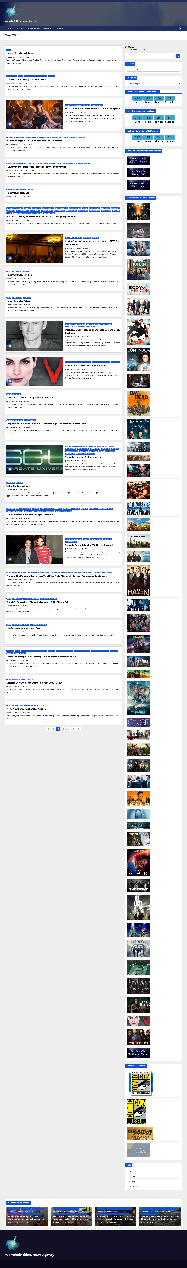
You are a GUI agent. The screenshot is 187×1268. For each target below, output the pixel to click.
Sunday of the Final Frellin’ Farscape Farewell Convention (36, 167)
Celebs (9, 50)
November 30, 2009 (15, 144)
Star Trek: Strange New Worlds (151, 1206)
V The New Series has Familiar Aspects (26, 709)
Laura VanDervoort (22, 210)
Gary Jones (65, 572)
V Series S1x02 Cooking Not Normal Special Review (27, 213)
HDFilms (85, 208)
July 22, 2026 (148, 1222)
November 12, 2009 (15, 518)
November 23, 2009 (74, 248)
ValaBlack (30, 144)
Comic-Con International (60, 1209)
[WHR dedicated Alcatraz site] (138, 230)
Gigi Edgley (84, 508)
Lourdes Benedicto (46, 210)
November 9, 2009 (15, 606)
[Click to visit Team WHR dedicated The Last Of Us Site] (138, 907)
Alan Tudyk (19, 208)
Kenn (84, 112)
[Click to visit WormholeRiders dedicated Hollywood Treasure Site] (138, 623)
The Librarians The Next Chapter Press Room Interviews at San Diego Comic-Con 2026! (115, 1219)
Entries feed (131, 1176)
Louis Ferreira (84, 451)
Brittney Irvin (36, 208)
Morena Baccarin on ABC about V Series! (86, 365)
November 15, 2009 (74, 461)
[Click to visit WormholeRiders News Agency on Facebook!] (138, 172)
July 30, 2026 (104, 1222)
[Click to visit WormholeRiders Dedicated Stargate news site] (138, 814)
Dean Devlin (118, 1206)
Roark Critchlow (95, 210)
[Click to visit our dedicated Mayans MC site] (138, 674)
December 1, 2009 (73, 112)
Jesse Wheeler (105, 208)
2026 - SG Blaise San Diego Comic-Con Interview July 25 (69, 1206)
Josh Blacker (11, 210)
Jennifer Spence (95, 448)
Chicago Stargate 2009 (31, 76)
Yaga (155, 1214)
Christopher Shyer (47, 208)
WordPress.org (132, 1187)
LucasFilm (32, 1206)
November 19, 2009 (15, 305)
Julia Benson (115, 448)
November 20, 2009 (15, 278)
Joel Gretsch (115, 208)
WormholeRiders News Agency (20, 21)
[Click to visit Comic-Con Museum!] (136, 1112)
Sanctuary (43, 76)
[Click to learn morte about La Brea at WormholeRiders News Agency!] (138, 661)
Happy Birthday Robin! (18, 301)
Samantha (28, 83)
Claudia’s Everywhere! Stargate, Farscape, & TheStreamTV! (37, 602)
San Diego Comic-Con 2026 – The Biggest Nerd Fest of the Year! (160, 1217)
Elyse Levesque (109, 446)
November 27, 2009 (15, 170)
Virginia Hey (71, 137)
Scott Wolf (116, 210)
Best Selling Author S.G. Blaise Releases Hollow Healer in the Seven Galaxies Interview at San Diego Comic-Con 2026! (71, 1220)
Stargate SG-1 (108, 539)
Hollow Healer (74, 1209)
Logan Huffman (34, 210)
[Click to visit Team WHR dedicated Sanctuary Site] (138, 765)
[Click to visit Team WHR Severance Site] (138, 781)
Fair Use (47, 28)
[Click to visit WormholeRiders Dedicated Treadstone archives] (138, 967)
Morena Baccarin (59, 210)
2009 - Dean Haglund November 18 (75, 324)
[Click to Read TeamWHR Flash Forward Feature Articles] (138, 541)
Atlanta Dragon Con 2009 (14, 420)
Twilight (168, 1211)
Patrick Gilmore (83, 210)
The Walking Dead (147, 1211)
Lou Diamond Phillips (72, 451)
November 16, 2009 (15, 401)
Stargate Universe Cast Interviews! (83, 457)
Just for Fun (21, 189)
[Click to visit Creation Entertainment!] (140, 1134)
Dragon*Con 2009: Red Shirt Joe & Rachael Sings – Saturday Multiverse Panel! (46, 423)
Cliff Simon (35, 508)
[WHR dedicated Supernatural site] (138, 825)
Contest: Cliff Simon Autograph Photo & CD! (29, 397)
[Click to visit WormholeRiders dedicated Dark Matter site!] (138, 381)
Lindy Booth (101, 1209)
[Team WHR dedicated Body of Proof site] (138, 289)
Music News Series (77, 105)
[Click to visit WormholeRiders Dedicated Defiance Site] (138, 447)
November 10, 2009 (15, 579)
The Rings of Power (172, 1209)
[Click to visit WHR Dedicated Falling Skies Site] (138, 509)
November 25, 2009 (15, 196)
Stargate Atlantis (96, 539)
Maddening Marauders (60, 1211)
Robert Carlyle (70, 453)
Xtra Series (30, 189)
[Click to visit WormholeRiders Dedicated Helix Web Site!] (138, 605)
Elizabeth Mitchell (75, 208)
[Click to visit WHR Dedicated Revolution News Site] (138, 749)
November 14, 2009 (15, 490)
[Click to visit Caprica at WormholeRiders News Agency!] (138, 307)
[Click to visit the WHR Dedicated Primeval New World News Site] (138, 735)
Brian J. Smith (81, 446)
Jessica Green (127, 1206)
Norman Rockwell (38, 1209)
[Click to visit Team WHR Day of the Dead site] (138, 403)
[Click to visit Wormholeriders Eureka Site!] (138, 490)
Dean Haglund (107, 324)
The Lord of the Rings (159, 1209)
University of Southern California (19, 1214)
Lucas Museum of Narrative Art (18, 1206)
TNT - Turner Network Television (107, 1214)
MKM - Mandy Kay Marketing (76, 1211)
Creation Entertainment (33, 137)
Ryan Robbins (50, 511)
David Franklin (67, 508)
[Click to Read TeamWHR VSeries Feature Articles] (138, 1020)
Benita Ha (27, 208)
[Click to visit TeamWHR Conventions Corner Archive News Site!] (138, 1053)
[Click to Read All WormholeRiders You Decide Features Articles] (138, 160)
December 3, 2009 (15, 57)
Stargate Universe (97, 105)
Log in (129, 1171)
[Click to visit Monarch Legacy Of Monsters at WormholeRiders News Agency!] (138, 698)
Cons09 (34, 163)
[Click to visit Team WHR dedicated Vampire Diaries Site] (138, 986)
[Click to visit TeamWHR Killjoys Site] (138, 644)
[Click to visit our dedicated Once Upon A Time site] (138, 722)
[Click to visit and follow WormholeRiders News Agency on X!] (138, 185)
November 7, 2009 (15, 660)
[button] (176, 28)
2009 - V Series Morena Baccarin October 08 (78, 362)
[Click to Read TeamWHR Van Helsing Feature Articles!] (138, 1005)
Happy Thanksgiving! (17, 193)
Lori (27, 1222)
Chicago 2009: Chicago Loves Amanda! (26, 79)
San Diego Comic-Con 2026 (25, 1211)
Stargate (51, 76)
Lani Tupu (92, 508)
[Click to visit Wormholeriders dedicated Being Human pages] (138, 269)
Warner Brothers (49, 213)
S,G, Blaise (56, 1214)
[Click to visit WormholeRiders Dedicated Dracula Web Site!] (138, 471)
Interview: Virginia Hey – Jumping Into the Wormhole (34, 140)
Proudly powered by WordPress (15, 1264)
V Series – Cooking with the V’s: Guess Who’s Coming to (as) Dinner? (41, 216)
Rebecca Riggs (40, 511)
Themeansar (41, 1264)
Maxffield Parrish (14, 1209)
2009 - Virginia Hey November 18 (16, 137)
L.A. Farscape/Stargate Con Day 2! (24, 628)
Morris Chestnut (71, 210)
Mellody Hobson (26, 1209)
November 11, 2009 (74, 549)
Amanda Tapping (12, 76)
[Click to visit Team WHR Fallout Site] (138, 525)
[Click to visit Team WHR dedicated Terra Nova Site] (138, 839)
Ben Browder (10, 163)
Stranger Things (167, 1206)
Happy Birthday (17, 271)
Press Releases (29, 679)
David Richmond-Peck (61, 208)
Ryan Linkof (12, 1211)
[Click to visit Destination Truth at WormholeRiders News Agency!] (138, 458)
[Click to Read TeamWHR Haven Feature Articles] (138, 581)
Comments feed (133, 1182)
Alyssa (27, 57)
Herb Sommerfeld (94, 208)
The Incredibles (146, 1209)
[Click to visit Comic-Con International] (140, 1083)
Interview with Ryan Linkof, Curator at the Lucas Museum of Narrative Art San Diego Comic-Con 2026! (26, 1220)
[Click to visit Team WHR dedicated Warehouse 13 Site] (138, 1037)
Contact (20, 28)
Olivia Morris (110, 1209)
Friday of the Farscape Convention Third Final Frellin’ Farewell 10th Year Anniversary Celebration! (56, 576)
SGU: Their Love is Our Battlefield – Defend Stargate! (92, 108)
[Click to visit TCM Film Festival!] (138, 1150)
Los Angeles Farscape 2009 (58, 137)
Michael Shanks (84, 163)
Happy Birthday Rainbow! (19, 53)
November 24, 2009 (15, 220)
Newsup (32, 1264)
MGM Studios (93, 451)
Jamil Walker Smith (83, 448)
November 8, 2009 (15, 632)
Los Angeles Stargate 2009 (73, 237)
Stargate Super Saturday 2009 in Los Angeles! (89, 545)
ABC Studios (10, 208)
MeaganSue (30, 170)
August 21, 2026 (16, 1222)
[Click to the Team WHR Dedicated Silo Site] (138, 798)
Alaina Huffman (70, 446)
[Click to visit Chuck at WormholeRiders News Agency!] (138, 332)
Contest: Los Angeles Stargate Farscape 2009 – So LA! (34, 682)
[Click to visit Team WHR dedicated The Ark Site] (138, 862)
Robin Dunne (27, 297)
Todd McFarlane (159, 1211)
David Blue (100, 446)
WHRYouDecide (80, 137)
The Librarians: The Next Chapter (107, 1211)
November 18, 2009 (74, 337)
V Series (9, 213)
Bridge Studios (91, 446)
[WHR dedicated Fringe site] (138, 556)
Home (9, 28)
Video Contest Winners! (18, 486)
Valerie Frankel (67, 511)
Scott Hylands (106, 210)
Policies (59, 28)
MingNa (68, 105)
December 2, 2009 (15, 83)
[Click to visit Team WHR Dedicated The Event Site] (138, 885)
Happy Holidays (11, 189)
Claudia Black (26, 163)
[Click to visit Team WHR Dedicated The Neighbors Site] (138, 930)
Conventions (34, 28)
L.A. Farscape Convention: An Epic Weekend (29, 514)
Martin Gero (86, 237)
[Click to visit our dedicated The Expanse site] (138, 948)
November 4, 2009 (15, 686)
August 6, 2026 (60, 1222)
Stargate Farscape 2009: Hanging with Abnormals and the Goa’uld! (41, 656)
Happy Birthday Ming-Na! (19, 275)
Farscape (45, 137)
